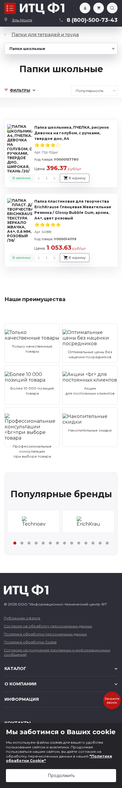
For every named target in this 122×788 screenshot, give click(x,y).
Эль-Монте (22, 20)
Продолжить (61, 775)
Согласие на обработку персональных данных (48, 626)
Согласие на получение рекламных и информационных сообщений (57, 652)
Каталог (10, 8)
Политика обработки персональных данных (45, 634)
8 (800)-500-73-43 (92, 20)
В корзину (77, 178)
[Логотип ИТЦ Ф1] (42, 8)
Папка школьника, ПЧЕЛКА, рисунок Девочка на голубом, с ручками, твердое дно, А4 (71, 133)
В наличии (21, 178)
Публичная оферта (22, 618)
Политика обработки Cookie (30, 642)
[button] (14, 543)
